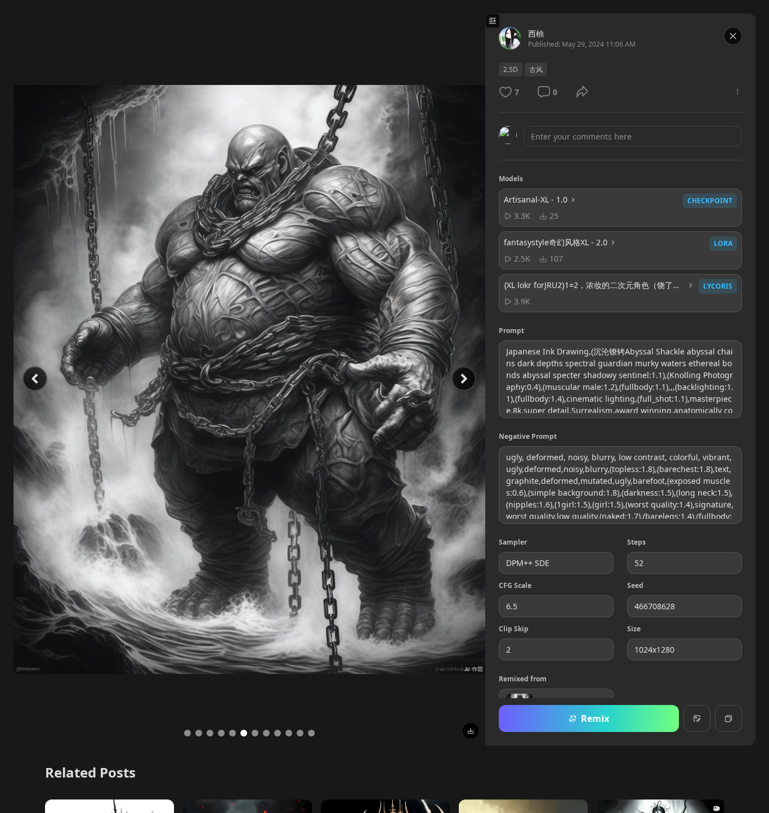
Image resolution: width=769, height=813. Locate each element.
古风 (536, 69)
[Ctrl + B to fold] (492, 21)
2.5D (510, 69)
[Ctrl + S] (471, 731)
